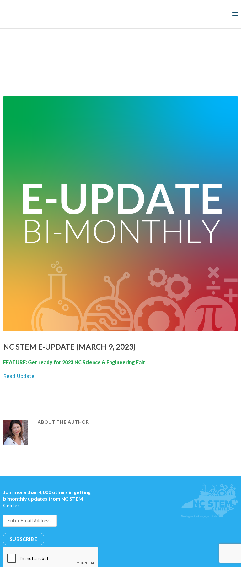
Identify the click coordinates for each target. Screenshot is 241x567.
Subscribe (23, 513)
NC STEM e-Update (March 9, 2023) (69, 321)
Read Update (18, 350)
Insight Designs (175, 559)
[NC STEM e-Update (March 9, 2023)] (120, 188)
